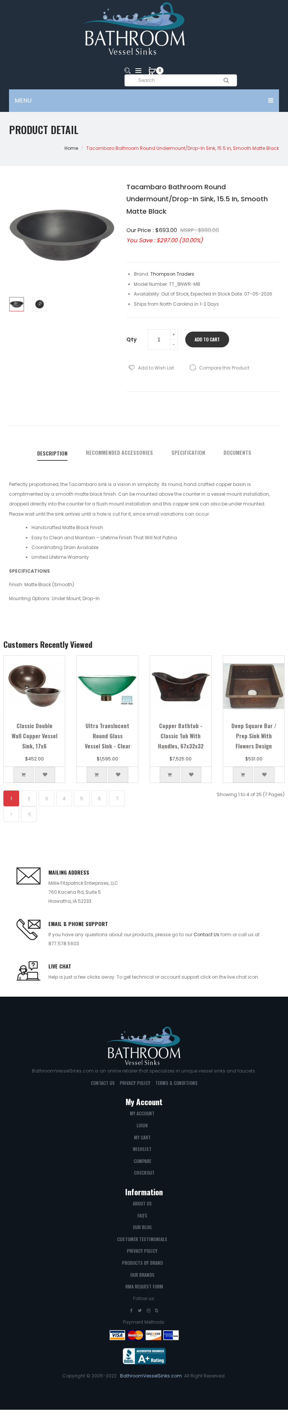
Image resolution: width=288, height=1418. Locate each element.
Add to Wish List (156, 368)
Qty (131, 339)
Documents (237, 452)
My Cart (142, 1137)
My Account (142, 1113)
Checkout (144, 1172)
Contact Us (206, 934)
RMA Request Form (144, 1286)
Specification (188, 452)
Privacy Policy (135, 1083)
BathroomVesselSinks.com (151, 1376)
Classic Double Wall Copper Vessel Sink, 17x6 (34, 735)
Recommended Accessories (119, 452)
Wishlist (142, 1149)
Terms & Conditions (176, 1083)
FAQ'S (142, 1215)
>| (29, 814)
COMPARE (142, 1161)
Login (142, 1125)
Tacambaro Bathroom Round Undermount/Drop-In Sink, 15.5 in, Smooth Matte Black (182, 148)
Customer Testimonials (142, 1239)
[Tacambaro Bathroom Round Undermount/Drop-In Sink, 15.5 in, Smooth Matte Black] (16, 304)
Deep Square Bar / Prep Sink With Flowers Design (253, 735)
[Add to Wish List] (45, 775)
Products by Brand (142, 1263)
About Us (142, 1203)
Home (71, 148)
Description (52, 453)
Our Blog (142, 1227)
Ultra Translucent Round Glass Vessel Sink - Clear (107, 735)
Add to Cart (207, 339)
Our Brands (142, 1275)
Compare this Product (224, 368)
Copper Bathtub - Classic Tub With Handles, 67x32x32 (181, 735)
